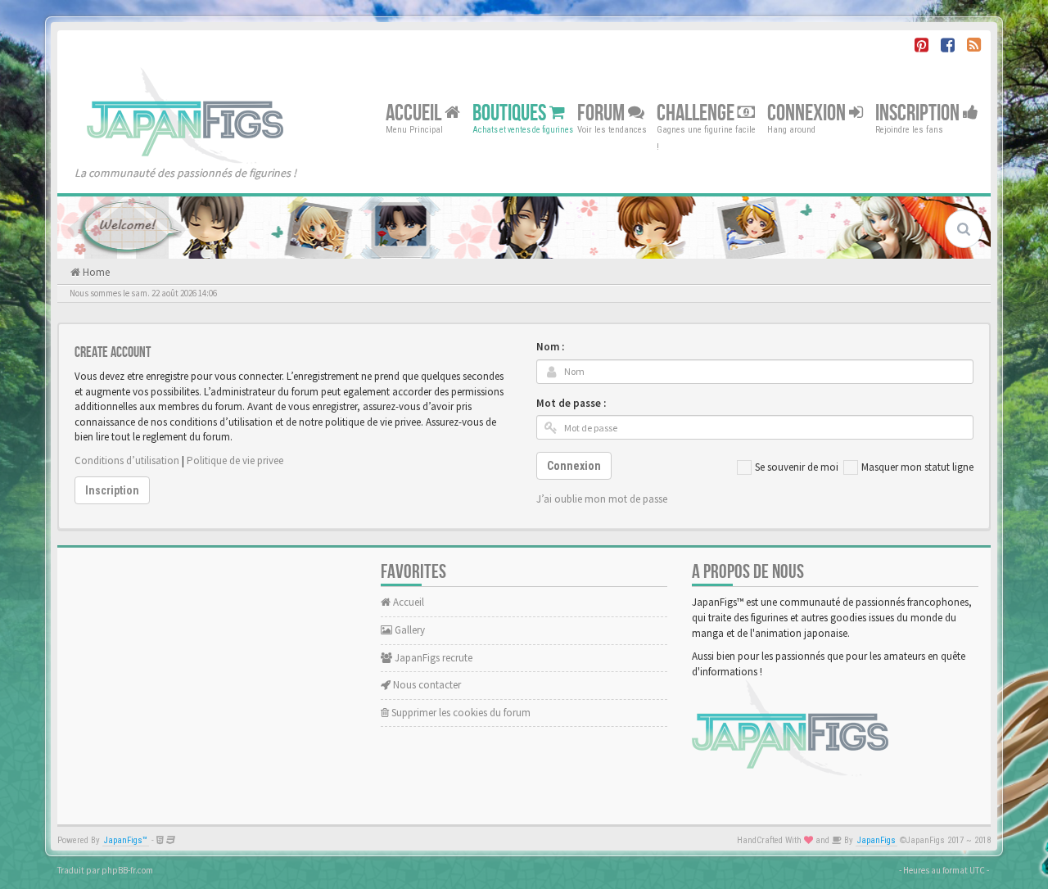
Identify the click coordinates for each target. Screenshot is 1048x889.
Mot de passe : (571, 403)
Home (95, 272)
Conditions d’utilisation (127, 460)
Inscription (919, 112)
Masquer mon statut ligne (917, 467)
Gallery (408, 630)
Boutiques (510, 112)
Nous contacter (426, 685)
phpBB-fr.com (127, 870)
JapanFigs (876, 840)
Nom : (550, 347)
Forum (602, 112)
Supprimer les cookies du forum (460, 713)
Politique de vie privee (235, 460)
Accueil (415, 112)
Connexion (808, 112)
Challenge (697, 112)
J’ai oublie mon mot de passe (601, 499)
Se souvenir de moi (796, 467)
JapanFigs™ (125, 840)
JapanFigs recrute (432, 658)
